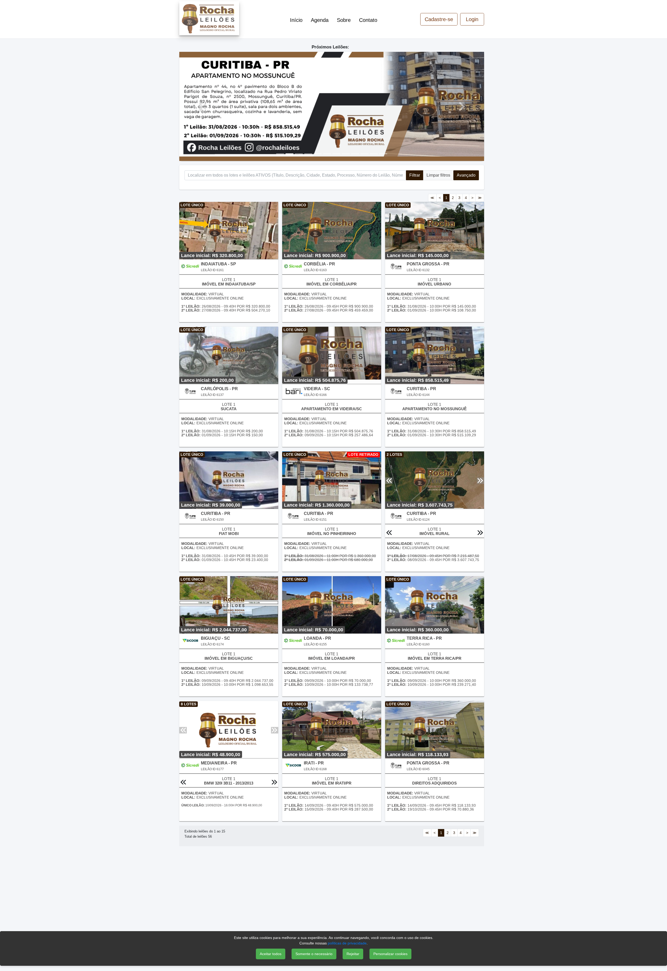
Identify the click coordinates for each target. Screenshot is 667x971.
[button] (202, 106)
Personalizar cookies (390, 954)
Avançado (466, 175)
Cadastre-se (439, 19)
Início (296, 20)
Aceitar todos (270, 954)
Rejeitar (353, 954)
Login (472, 19)
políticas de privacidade (347, 943)
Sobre (344, 20)
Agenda (320, 20)
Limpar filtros (438, 175)
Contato (368, 20)
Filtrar (414, 175)
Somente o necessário (313, 954)
